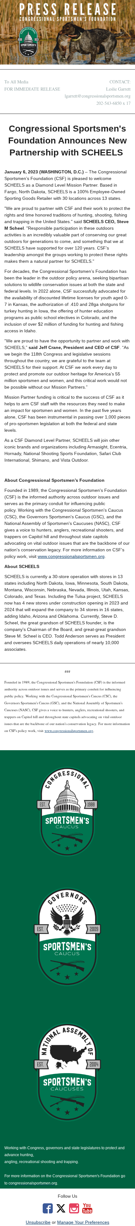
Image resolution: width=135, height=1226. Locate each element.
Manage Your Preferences (83, 1222)
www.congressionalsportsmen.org (71, 556)
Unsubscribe (38, 1222)
